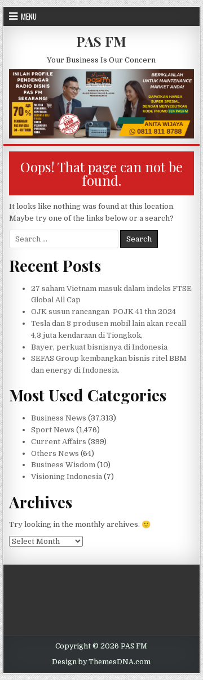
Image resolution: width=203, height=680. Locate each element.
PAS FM (101, 41)
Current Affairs (58, 441)
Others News (55, 453)
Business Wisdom (63, 464)
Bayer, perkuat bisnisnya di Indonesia (99, 347)
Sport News (52, 430)
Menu (29, 16)
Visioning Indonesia (66, 476)
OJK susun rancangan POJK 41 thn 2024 (103, 311)
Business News (58, 418)
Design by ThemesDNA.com (101, 662)
